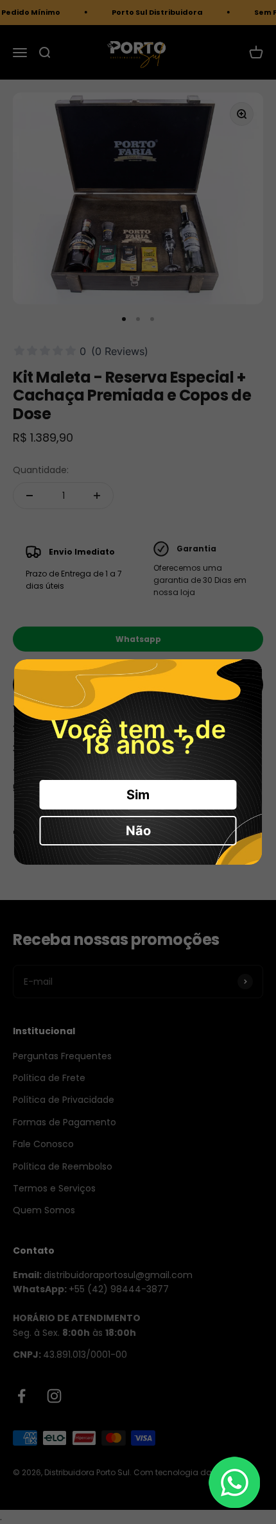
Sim (138, 794)
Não (138, 830)
